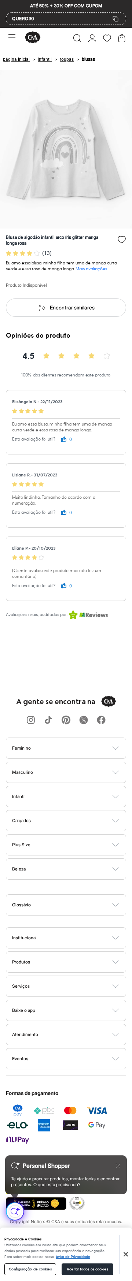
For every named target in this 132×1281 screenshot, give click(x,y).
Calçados (21, 820)
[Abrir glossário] (75, 905)
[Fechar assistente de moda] (118, 1166)
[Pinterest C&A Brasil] (66, 720)
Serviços (21, 986)
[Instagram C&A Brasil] (30, 720)
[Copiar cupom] (115, 18)
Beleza (19, 869)
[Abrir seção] (78, 748)
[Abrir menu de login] (92, 38)
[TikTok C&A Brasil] (48, 720)
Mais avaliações (91, 269)
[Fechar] (126, 1254)
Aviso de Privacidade (73, 1257)
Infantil (19, 796)
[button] (77, 38)
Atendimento (25, 1034)
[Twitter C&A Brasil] (83, 720)
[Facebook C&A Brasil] (101, 720)
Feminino (21, 748)
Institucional (24, 937)
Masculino (22, 772)
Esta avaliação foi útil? (33, 439)
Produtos (21, 962)
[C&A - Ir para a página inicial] (32, 38)
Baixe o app (23, 1010)
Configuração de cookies (30, 1269)
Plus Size (21, 844)
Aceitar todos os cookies (87, 1269)
